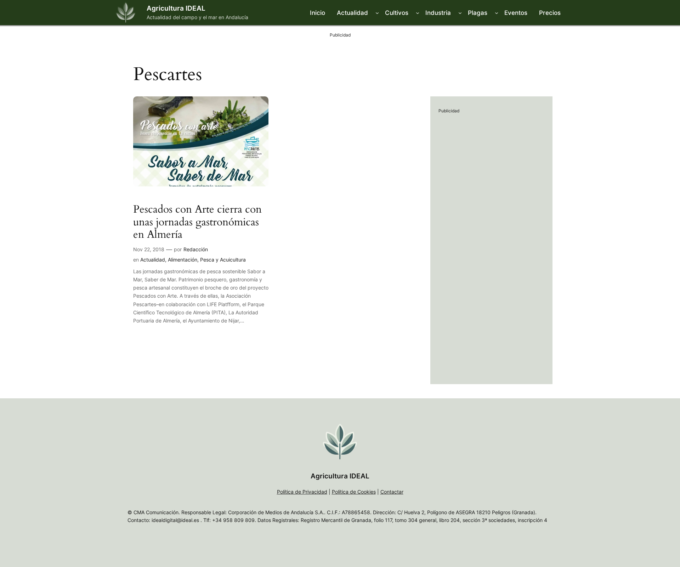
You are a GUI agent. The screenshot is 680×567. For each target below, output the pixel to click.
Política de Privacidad (302, 492)
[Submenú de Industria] (460, 13)
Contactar (391, 492)
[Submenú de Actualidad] (377, 13)
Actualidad (152, 260)
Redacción (195, 249)
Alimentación (182, 260)
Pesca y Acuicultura (223, 260)
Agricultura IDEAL (176, 8)
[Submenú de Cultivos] (417, 13)
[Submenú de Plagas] (496, 13)
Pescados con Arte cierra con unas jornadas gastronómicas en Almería (197, 222)
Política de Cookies (354, 492)
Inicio (317, 12)
